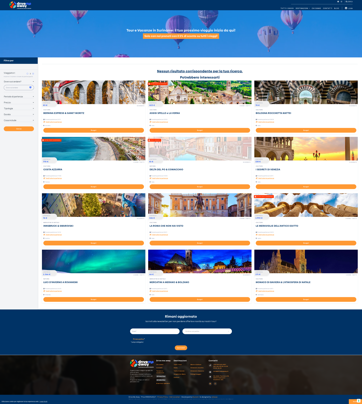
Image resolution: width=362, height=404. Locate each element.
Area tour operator (163, 383)
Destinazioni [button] (302, 8)
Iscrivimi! (181, 348)
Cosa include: (10, 120)
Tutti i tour (178, 364)
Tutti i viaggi (287, 8)
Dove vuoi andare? (12, 81)
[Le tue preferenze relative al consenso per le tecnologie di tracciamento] (358, 400)
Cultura (176, 377)
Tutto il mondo (179, 371)
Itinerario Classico (197, 371)
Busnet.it (196, 397)
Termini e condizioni (160, 372)
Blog (336, 8)
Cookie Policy (161, 380)
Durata (7, 114)
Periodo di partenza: (13, 96)
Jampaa (214, 397)
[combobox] (207, 331)
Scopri (93, 130)
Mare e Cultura (196, 364)
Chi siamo (316, 8)
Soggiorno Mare (179, 374)
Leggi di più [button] (43, 401)
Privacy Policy (161, 376)
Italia (176, 368)
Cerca (350, 2)
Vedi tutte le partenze (54, 122)
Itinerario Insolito (197, 368)
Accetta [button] (355, 401)
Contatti (327, 8)
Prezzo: (7, 102)
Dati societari (175, 397)
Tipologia (8, 108)
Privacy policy (139, 339)
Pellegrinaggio (196, 374)
